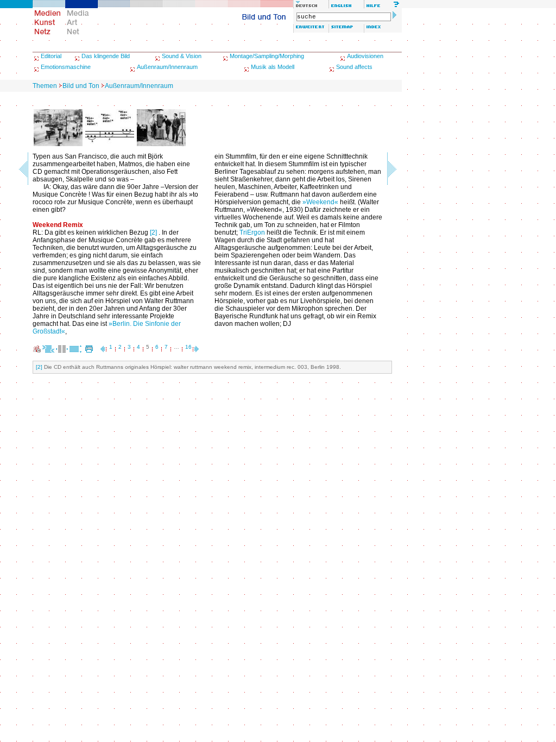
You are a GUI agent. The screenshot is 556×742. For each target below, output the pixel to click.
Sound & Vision (181, 56)
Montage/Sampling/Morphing (267, 56)
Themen (45, 86)
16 (188, 347)
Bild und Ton (80, 86)
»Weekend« (320, 202)
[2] (153, 232)
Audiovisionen (365, 56)
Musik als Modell (272, 67)
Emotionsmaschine (66, 67)
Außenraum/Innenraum (167, 67)
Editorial (51, 56)
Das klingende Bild (105, 56)
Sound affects (354, 67)
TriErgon (252, 232)
